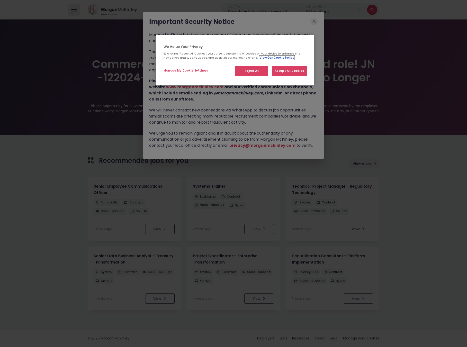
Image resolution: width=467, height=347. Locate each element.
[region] (235, 60)
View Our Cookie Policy (277, 58)
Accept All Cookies (289, 71)
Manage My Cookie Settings (185, 71)
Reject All (251, 71)
